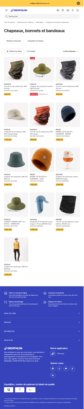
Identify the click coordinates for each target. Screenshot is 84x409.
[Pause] (78, 3)
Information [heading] (9, 329)
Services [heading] (7, 320)
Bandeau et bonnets (14, 41)
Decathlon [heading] (8, 337)
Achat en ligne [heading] (10, 311)
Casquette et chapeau (35, 41)
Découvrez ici (39, 3)
